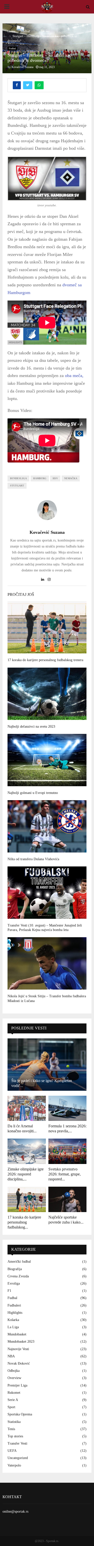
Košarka (13, 1320)
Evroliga (14, 1283)
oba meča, (73, 375)
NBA (11, 1356)
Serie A (13, 1400)
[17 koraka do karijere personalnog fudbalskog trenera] (27, 1199)
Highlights (15, 1312)
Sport (11, 1407)
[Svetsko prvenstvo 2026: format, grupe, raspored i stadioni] (67, 1151)
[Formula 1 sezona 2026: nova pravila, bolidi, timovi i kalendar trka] (67, 1108)
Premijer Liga (17, 1385)
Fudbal (12, 48)
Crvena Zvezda (18, 1276)
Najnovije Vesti (18, 1349)
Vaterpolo (14, 1465)
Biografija (15, 1269)
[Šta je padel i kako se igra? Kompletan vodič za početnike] (47, 1064)
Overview (14, 1378)
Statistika (14, 1422)
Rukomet (14, 1392)
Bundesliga (18, 478)
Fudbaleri (14, 1305)
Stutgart (17, 485)
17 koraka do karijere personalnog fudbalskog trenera (45, 660)
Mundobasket (17, 1334)
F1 (9, 1291)
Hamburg (39, 478)
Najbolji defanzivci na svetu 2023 (31, 726)
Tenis (11, 1429)
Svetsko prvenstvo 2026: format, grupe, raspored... (64, 1174)
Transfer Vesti (17, 1443)
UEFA (12, 1451)
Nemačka (70, 478)
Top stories (15, 1436)
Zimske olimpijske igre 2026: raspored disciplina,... (26, 1174)
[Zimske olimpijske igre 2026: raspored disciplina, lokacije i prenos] (27, 1151)
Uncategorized (18, 1458)
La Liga (13, 1327)
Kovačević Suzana (22, 67)
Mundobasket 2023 (21, 1341)
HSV (55, 478)
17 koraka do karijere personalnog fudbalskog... (24, 1222)
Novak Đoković (19, 1363)
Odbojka (14, 1371)
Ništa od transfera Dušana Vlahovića (33, 859)
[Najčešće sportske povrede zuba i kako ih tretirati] (67, 1199)
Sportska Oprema (20, 1414)
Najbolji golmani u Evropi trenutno (33, 793)
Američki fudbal (19, 1261)
